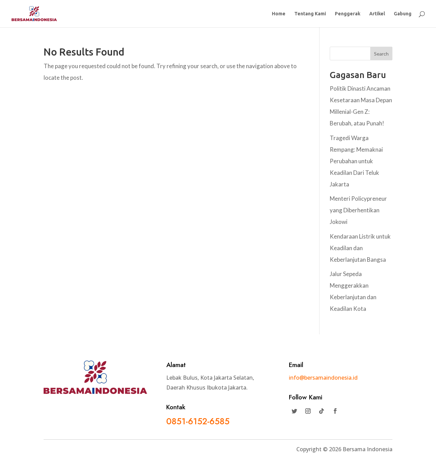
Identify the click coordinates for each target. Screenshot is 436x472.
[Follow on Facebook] (335, 411)
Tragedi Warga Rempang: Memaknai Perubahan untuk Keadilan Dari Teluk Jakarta (356, 161)
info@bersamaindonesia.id (323, 377)
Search (381, 54)
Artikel (377, 13)
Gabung (402, 13)
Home (278, 13)
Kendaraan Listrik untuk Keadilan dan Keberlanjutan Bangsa (360, 248)
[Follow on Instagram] (307, 411)
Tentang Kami (310, 13)
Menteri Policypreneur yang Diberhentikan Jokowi (358, 210)
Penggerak (347, 13)
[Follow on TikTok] (321, 411)
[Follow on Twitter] (294, 411)
